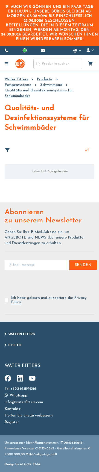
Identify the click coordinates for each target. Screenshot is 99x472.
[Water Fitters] (20, 63)
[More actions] (77, 50)
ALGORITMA (30, 464)
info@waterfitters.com (24, 402)
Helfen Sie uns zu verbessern (29, 415)
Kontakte (13, 409)
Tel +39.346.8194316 (20, 389)
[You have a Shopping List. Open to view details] (90, 64)
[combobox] (57, 64)
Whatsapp (18, 395)
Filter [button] (10, 150)
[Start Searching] (38, 64)
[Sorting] (87, 150)
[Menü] (7, 63)
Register (12, 422)
